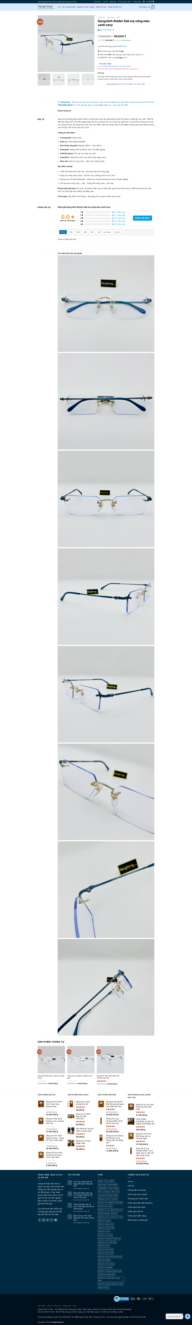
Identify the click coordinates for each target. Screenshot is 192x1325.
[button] (137, 1)
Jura (110, 1188)
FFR (106, 1181)
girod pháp (102, 1184)
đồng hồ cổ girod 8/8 (105, 1224)
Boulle (100, 1181)
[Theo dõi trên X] (52, 1220)
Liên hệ (105, 1)
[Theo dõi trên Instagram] (149, 1)
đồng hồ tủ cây (103, 1287)
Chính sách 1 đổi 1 (125, 1)
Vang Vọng (111, 17)
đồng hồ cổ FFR (116, 1217)
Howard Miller (112, 1184)
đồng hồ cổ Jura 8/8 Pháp (107, 1242)
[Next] (90, 43)
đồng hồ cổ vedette (105, 1267)
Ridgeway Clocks (104, 1199)
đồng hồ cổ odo (103, 1246)
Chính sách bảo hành (136, 1207)
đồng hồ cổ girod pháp (106, 1228)
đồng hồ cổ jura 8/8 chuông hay (109, 1238)
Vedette (114, 1199)
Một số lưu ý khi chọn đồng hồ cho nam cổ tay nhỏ (83, 1218)
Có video (107, 232)
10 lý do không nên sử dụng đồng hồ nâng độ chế (83, 1184)
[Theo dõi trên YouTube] (153, 1)
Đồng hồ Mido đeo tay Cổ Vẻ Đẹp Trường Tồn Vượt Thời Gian (83, 1195)
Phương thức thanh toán (138, 1198)
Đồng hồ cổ (102, 1202)
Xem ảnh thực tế (107, 30)
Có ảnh (117, 232)
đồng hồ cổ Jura (103, 1231)
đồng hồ (114, 1213)
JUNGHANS (102, 1188)
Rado (116, 1195)
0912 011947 (123, 84)
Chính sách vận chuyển (137, 1194)
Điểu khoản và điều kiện (138, 1220)
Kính (118, 17)
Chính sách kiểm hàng (137, 1216)
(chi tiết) (76, 105)
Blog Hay (113, 1)
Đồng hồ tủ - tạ (103, 1210)
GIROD (111, 1181)
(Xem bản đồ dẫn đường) (121, 1309)
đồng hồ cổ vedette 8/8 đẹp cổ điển (110, 1284)
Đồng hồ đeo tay (115, 7)
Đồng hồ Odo (101, 7)
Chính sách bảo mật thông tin (140, 1203)
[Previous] (42, 43)
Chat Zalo (136, 84)
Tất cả (63, 232)
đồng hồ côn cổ (103, 1217)
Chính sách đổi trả (135, 1211)
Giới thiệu (97, 1)
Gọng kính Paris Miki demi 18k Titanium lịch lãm (108, 1077)
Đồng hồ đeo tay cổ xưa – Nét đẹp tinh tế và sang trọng (83, 1206)
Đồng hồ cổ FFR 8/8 (115, 1202)
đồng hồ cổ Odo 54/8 (105, 1253)
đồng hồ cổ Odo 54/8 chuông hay (109, 1257)
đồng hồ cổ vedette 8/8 (106, 1274)
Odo (117, 1192)
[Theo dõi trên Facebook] (147, 1)
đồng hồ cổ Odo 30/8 (105, 1249)
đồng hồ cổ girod (104, 1220)
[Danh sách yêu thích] (144, 1)
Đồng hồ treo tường (85, 7)
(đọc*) (125, 46)
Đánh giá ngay (142, 218)
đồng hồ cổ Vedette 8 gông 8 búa (109, 1271)
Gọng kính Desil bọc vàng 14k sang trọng (51, 1077)
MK (113, 1192)
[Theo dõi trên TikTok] (151, 1)
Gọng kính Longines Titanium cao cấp (79, 1077)
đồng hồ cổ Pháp (104, 1260)
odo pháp (101, 1195)
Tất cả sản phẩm (69, 7)
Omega (109, 1195)
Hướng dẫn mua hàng (137, 1190)
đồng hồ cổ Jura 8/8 (105, 1235)
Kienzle (116, 1188)
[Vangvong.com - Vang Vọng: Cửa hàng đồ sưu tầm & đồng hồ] (46, 7)
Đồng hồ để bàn (103, 1213)
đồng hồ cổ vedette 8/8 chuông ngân (109, 1279)
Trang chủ (101, 17)
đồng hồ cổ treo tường (106, 1264)
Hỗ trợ (130, 1181)
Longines (106, 1192)
